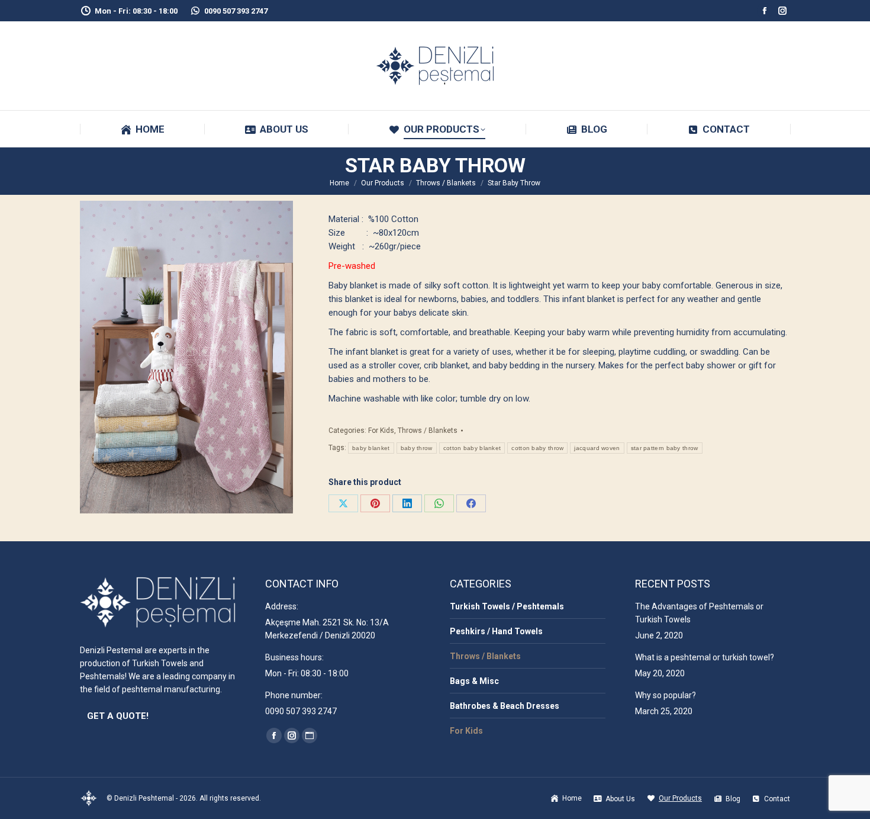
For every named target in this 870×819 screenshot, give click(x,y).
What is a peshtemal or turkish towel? (704, 657)
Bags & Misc (474, 681)
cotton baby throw (537, 448)
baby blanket (371, 448)
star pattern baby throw (664, 448)
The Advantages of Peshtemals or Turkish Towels (699, 613)
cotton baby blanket (472, 448)
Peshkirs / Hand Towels (496, 631)
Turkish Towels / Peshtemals (507, 606)
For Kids (381, 430)
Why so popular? (665, 695)
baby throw (417, 448)
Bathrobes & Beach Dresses (504, 706)
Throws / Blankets (427, 430)
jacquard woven (597, 448)
